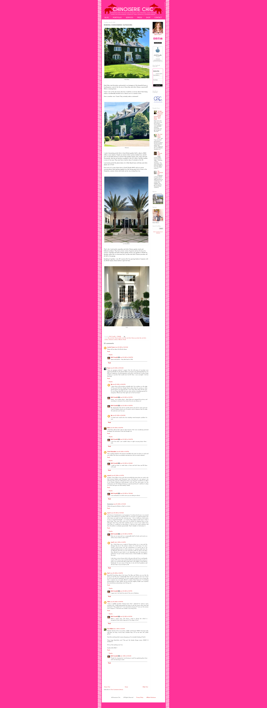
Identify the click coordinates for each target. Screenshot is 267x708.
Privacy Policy (139, 697)
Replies (111, 354)
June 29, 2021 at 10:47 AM (121, 347)
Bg (111, 384)
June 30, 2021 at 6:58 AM (126, 463)
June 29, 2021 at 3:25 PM (123, 451)
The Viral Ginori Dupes (159, 136)
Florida (124, 339)
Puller (108, 601)
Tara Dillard (110, 628)
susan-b (109, 475)
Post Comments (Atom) (117, 689)
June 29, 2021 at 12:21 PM (116, 427)
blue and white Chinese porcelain (132, 338)
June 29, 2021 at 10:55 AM (117, 368)
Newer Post (107, 687)
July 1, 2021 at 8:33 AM (125, 656)
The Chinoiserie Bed (160, 172)
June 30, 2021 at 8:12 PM (126, 534)
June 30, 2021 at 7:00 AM (126, 493)
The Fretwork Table (159, 153)
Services (129, 17)
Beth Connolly (114, 357)
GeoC (108, 573)
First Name (155, 79)
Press (139, 17)
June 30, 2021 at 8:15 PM (126, 616)
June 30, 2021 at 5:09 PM (116, 601)
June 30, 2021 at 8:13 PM (126, 591)
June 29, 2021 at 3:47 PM (118, 475)
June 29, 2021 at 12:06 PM (119, 384)
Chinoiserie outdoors (113, 339)
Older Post (145, 687)
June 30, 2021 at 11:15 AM (120, 504)
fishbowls (120, 339)
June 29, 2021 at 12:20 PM (126, 357)
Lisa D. (109, 512)
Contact (158, 17)
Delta (108, 427)
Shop (148, 17)
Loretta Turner (111, 347)
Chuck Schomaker (111, 451)
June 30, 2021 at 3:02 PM (116, 573)
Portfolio (117, 17)
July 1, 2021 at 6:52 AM (119, 628)
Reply (108, 351)
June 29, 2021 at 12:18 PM (126, 405)
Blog (107, 17)
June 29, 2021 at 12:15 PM (126, 397)
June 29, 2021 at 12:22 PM (126, 439)
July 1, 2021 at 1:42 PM (120, 542)
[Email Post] (124, 336)
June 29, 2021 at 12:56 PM (119, 415)
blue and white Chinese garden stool (116, 338)
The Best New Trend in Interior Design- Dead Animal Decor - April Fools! (158, 115)
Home (126, 687)
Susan (108, 368)
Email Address (156, 75)
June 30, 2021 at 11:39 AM (117, 512)
